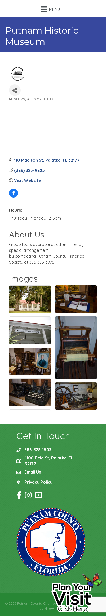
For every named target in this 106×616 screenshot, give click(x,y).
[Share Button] (15, 90)
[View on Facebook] (13, 196)
